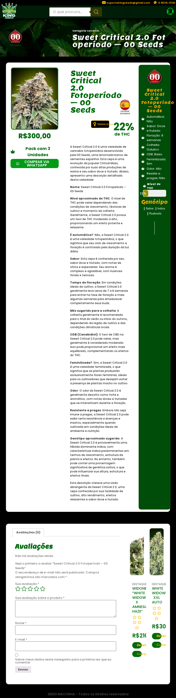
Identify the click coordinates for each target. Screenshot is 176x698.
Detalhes (139, 645)
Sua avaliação (27, 583)
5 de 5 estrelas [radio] (42, 589)
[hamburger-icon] (128, 11)
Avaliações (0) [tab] (28, 532)
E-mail (21, 639)
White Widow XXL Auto (159, 595)
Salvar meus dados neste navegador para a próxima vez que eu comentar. (63, 661)
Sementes (93, 31)
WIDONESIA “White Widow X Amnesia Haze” (142, 600)
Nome (21, 623)
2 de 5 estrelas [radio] (24, 589)
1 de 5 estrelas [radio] (18, 589)
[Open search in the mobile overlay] (75, 11)
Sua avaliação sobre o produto (40, 597)
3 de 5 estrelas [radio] (30, 589)
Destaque (139, 584)
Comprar (139, 654)
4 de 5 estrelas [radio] (36, 589)
